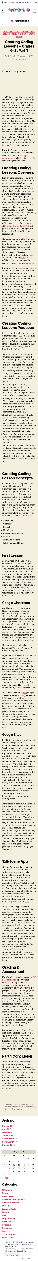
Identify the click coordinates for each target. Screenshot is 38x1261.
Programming (17, 34)
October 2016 (8, 1145)
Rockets (6, 1231)
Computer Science (11, 31)
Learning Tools (28, 31)
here (22, 257)
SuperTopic (29, 34)
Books (5, 1193)
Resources (7, 1228)
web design (20, 1109)
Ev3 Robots (7, 1206)
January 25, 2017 (26, 56)
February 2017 (8, 1132)
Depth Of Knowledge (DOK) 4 (17, 226)
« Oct (5, 1178)
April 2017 (6, 1129)
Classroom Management (13, 1199)
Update (19, 36)
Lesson (6, 34)
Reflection (6, 1225)
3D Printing (7, 1190)
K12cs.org (6, 333)
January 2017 (8, 1135)
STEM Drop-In (8, 1234)
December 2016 (9, 1139)
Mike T (12, 56)
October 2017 (8, 1126)
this (26, 158)
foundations (30, 1107)
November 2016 (9, 1142)
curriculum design (19, 1107)
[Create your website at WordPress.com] (19, 2)
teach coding (10, 1109)
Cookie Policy (22, 1251)
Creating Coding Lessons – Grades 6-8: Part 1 (19, 46)
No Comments (20, 59)
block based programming (15, 1104)
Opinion (5, 1215)
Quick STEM (7, 1222)
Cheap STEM (8, 1196)
